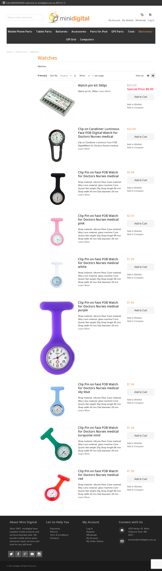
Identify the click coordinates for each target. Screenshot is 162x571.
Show (82, 75)
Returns (54, 531)
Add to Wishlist (134, 104)
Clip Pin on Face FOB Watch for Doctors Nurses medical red (98, 475)
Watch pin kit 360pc (92, 85)
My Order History (94, 541)
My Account (114, 20)
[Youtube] (32, 553)
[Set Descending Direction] (75, 75)
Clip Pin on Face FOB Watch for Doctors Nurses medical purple (98, 306)
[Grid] (148, 75)
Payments (55, 528)
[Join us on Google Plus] (25, 553)
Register (90, 531)
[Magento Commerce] (68, 17)
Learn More (104, 91)
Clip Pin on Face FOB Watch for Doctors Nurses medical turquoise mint (98, 431)
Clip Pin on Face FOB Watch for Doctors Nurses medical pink (98, 219)
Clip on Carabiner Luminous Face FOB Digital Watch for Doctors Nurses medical (98, 133)
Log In (151, 20)
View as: (140, 75)
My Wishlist (127, 20)
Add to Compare (135, 107)
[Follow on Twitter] (11, 553)
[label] (57, 101)
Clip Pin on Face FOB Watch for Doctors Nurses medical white (98, 263)
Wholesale (140, 20)
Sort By (53, 75)
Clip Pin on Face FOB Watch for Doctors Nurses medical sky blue (98, 388)
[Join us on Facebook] (18, 553)
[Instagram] (39, 553)
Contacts (54, 538)
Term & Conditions (59, 535)
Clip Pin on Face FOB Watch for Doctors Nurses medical (98, 174)
